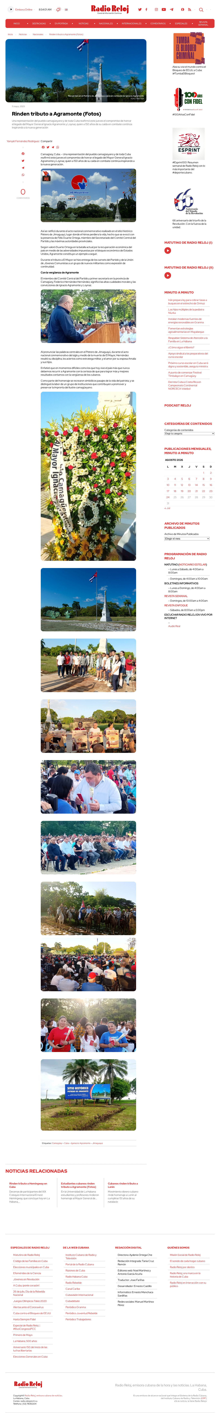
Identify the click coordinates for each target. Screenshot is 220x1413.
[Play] (168, 250)
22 (203, 491)
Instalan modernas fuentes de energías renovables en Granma (186, 320)
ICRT (203, 1398)
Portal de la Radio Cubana (80, 1264)
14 (196, 485)
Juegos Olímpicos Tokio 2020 (30, 1301)
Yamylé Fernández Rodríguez (23, 141)
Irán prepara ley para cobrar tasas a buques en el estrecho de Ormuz (187, 301)
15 (203, 485)
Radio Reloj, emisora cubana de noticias (43, 1395)
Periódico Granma (76, 1307)
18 (175, 491)
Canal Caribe (73, 1289)
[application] (167, 250)
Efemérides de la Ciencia (27, 1273)
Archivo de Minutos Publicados (181, 534)
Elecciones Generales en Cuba (30, 1356)
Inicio (17, 23)
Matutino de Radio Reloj (26, 1255)
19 (182, 491)
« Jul (167, 508)
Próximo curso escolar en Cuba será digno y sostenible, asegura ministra (188, 364)
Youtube (164, 9)
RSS (189, 9)
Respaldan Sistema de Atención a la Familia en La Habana (188, 339)
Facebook (146, 9)
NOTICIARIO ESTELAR (192, 564)
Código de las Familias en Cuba (30, 1261)
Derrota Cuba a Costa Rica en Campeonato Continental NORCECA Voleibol (184, 385)
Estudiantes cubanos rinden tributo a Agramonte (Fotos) (78, 1185)
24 (167, 497)
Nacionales (106, 23)
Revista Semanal (203, 23)
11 (175, 485)
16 (211, 485)
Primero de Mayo (22, 1335)
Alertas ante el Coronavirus (28, 1307)
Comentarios (158, 23)
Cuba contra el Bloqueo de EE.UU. (32, 1313)
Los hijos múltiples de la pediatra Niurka (186, 311)
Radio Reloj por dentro (182, 1267)
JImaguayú (97, 1143)
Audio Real (174, 626)
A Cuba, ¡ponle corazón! (26, 1285)
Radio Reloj (110, 9)
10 (168, 485)
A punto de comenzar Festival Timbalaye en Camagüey (184, 374)
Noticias (83, 23)
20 (189, 491)
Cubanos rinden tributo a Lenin (123, 1185)
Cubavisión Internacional (79, 1295)
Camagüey (57, 1143)
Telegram (171, 9)
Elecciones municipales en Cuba (31, 1267)
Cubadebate (73, 1301)
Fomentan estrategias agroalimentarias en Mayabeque (186, 330)
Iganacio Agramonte (80, 1143)
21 (196, 491)
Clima (58, 9)
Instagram (156, 9)
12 (182, 485)
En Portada (61, 23)
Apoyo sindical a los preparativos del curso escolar (188, 355)
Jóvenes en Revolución (26, 1279)
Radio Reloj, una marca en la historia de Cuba (185, 1275)
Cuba (66, 1143)
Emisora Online (23, 9)
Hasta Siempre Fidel (24, 1319)
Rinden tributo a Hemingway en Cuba (28, 1185)
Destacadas (39, 23)
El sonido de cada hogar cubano (187, 1261)
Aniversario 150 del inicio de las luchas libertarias (30, 1348)
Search (201, 9)
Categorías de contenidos (178, 430)
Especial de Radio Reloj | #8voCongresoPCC (26, 1327)
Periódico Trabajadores (78, 1319)
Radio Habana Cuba (76, 1276)
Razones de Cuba (75, 1270)
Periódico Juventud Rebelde (81, 1313)
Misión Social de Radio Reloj (185, 1255)
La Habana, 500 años (25, 1341)
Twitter (140, 9)
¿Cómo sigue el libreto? (181, 347)
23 (210, 491)
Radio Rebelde (74, 1282)
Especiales (181, 23)
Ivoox (182, 9)
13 (189, 485)
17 (168, 491)
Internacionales (131, 23)
